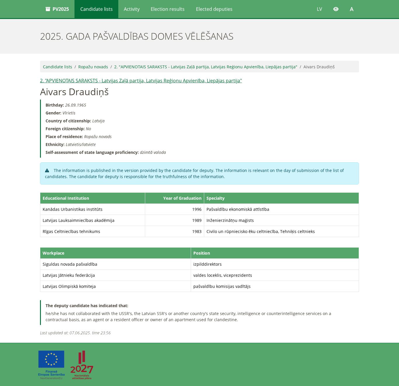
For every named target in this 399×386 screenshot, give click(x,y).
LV (319, 9)
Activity (132, 9)
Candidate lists (96, 9)
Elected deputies (214, 9)
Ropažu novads (93, 66)
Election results (168, 9)
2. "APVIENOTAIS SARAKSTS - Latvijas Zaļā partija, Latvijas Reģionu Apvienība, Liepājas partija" (205, 66)
